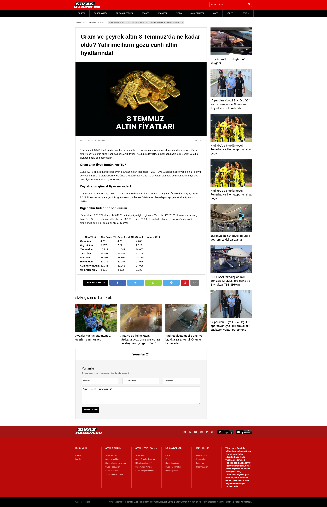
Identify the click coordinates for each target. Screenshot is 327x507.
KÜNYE (230, 13)
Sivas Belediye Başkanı (145, 459)
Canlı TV (169, 455)
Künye (78, 455)
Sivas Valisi (140, 455)
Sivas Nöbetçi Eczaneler (115, 463)
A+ (195, 140)
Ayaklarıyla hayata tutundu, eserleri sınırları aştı (93, 337)
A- (200, 140)
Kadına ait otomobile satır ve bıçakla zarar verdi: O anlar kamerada (184, 339)
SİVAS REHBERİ (197, 13)
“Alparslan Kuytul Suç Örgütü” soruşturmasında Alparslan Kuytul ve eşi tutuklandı (230, 104)
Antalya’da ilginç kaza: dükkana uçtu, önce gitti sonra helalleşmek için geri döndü (140, 339)
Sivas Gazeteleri (172, 463)
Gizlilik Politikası (82, 501)
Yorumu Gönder (90, 409)
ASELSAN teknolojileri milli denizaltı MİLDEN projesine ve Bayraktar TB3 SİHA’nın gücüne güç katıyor (230, 282)
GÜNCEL (81, 13)
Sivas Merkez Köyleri (114, 474)
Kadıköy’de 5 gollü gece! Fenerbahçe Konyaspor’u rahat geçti (231, 194)
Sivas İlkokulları (112, 470)
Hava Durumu (201, 455)
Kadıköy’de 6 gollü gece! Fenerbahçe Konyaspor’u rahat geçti (231, 149)
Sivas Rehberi (111, 455)
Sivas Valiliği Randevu (144, 470)
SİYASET (145, 13)
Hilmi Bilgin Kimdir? (143, 463)
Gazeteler (169, 459)
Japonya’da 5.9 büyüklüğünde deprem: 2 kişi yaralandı (230, 237)
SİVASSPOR (163, 13)
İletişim (78, 459)
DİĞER (215, 13)
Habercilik (199, 463)
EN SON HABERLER (124, 13)
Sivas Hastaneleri (112, 467)
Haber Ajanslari (171, 470)
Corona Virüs (200, 459)
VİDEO (179, 13)
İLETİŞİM (245, 13)
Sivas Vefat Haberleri (114, 459)
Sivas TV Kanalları (173, 467)
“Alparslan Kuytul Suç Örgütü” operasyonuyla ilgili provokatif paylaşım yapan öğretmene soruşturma (230, 327)
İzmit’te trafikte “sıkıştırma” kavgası (228, 61)
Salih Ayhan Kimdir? (143, 467)
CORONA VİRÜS (100, 13)
